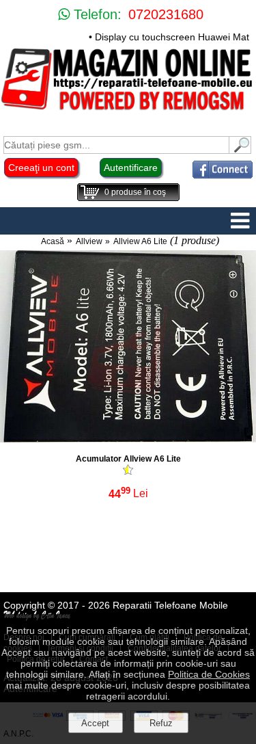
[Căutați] (240, 150)
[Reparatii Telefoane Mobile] (128, 109)
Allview (89, 241)
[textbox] (116, 145)
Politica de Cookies (209, 674)
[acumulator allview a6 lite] (128, 438)
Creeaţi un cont (41, 167)
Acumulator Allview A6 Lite (128, 459)
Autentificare (131, 167)
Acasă (52, 241)
